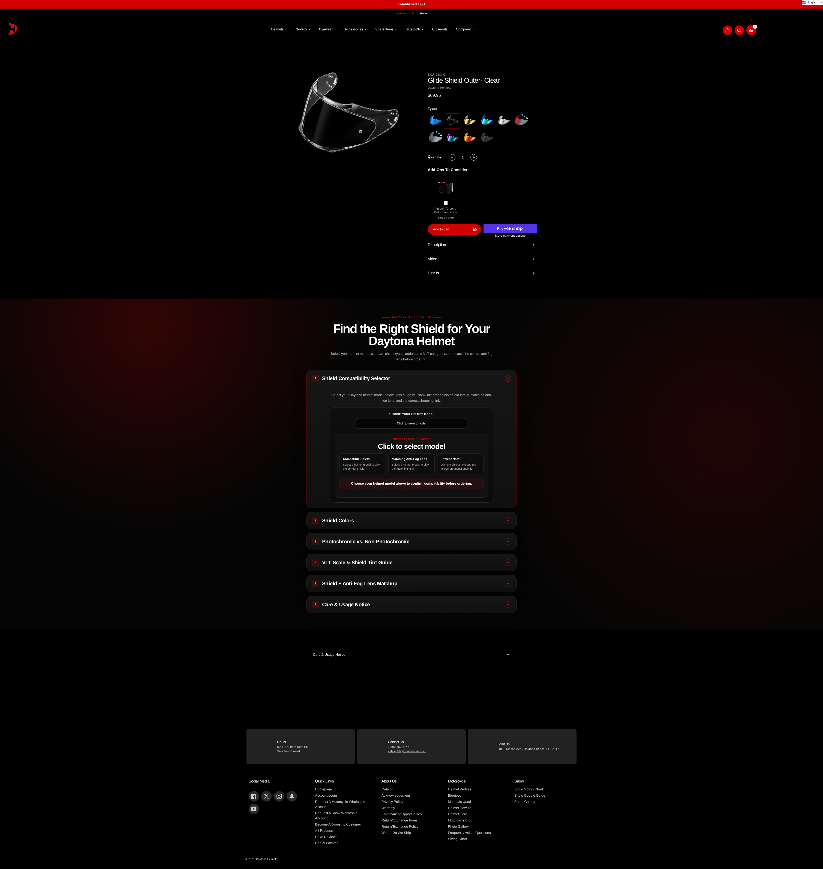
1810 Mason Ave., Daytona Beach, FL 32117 (529, 749)
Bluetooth (455, 795)
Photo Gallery (458, 826)
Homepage (323, 789)
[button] (812, 2)
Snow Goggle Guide (529, 795)
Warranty (388, 808)
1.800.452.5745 (398, 746)
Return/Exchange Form (399, 820)
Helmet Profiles (459, 789)
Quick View (445, 188)
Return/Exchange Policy (399, 826)
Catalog (387, 789)
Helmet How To (459, 808)
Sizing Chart (457, 839)
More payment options (510, 235)
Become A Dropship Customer (338, 824)
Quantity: (435, 156)
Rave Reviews (326, 837)
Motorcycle (405, 13)
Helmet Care (457, 814)
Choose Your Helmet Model (411, 414)
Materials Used (459, 801)
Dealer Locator (326, 843)
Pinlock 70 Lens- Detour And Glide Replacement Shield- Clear (446, 214)
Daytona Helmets (267, 859)
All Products (324, 830)
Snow (423, 13)
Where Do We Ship (396, 833)
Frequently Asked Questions (469, 833)
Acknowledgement (395, 795)
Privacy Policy (392, 801)
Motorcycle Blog (460, 820)
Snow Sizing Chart (528, 789)
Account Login (326, 795)
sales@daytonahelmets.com (407, 751)
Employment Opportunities (401, 814)
